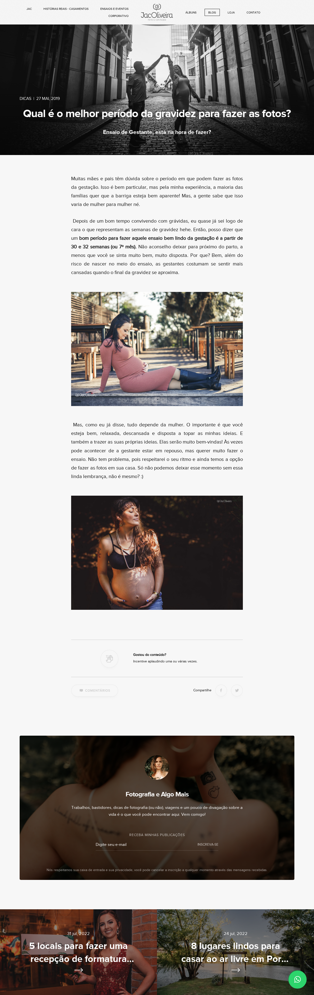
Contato (253, 12)
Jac (29, 9)
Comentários (97, 691)
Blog (212, 12)
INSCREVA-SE (207, 845)
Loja (231, 12)
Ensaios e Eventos (114, 9)
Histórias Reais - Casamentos (66, 9)
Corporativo (118, 16)
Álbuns (190, 12)
